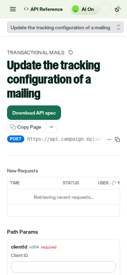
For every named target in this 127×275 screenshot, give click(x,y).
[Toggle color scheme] (117, 8)
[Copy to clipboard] (117, 127)
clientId (19, 234)
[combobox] (63, 255)
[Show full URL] (109, 127)
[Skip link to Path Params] (2, 220)
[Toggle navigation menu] (12, 8)
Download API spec (34, 101)
